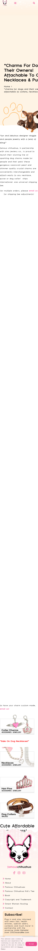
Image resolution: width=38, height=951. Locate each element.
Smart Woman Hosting (16, 904)
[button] (22, 3)
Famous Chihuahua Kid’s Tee (19, 891)
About (8, 883)
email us (33, 191)
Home (8, 879)
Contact (9, 908)
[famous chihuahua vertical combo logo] (5, 3)
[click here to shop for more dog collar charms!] (17, 734)
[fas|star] (14, 873)
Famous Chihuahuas (15, 887)
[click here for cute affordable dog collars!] (17, 818)
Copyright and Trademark (18, 899)
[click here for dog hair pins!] (17, 792)
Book (7, 895)
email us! (4, 709)
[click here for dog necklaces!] (17, 766)
